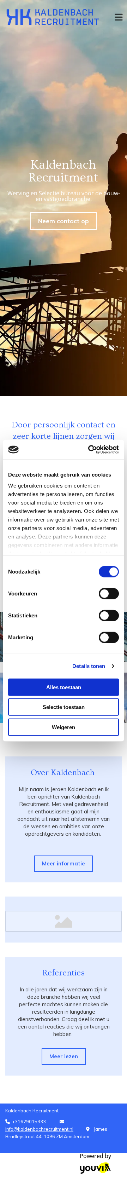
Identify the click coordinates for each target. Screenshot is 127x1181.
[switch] (109, 593)
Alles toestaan (63, 687)
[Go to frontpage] (53, 17)
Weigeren (63, 727)
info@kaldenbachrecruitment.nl (39, 1129)
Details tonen (88, 666)
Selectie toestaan (64, 707)
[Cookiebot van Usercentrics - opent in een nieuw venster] (89, 449)
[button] (63, 221)
